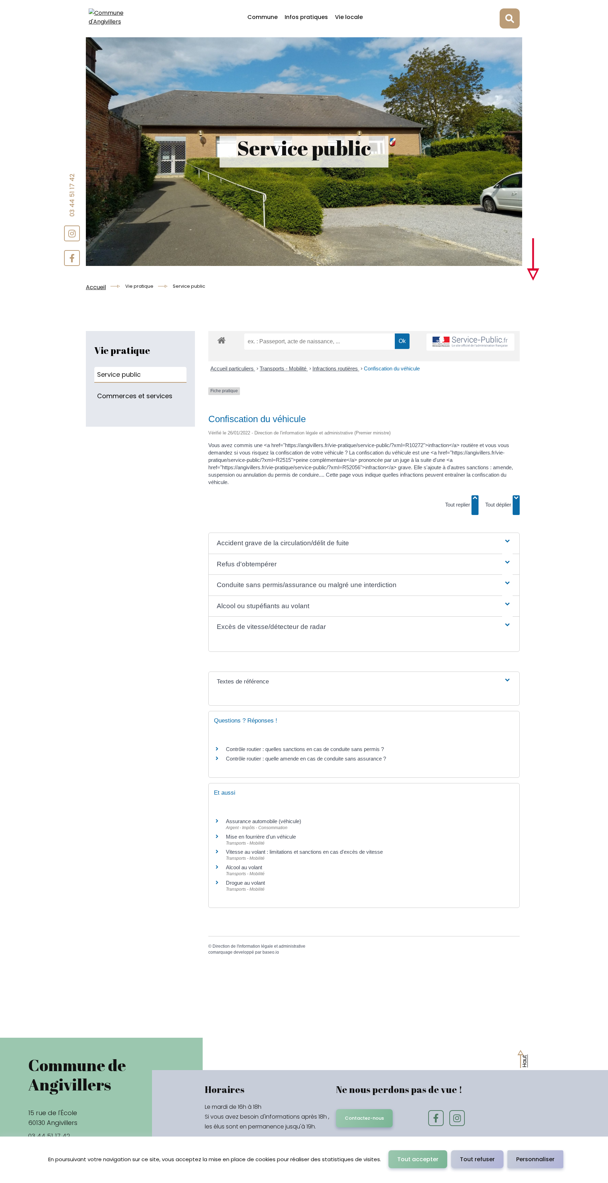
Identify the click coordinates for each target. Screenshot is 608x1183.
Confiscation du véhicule (392, 368)
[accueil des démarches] (221, 346)
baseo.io (270, 952)
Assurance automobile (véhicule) (263, 821)
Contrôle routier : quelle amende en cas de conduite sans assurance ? (306, 759)
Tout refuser (477, 1159)
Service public (119, 374)
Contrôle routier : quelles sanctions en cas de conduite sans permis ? (305, 749)
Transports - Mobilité (284, 368)
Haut (524, 1060)
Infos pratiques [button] (306, 17)
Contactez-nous (364, 1118)
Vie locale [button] (349, 17)
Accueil (96, 287)
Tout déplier (499, 505)
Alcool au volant (244, 867)
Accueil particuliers (232, 368)
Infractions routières (335, 368)
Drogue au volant (245, 883)
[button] (363, 543)
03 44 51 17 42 (72, 195)
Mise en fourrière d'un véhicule (261, 837)
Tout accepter (417, 1159)
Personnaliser (535, 1159)
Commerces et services (134, 396)
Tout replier (458, 505)
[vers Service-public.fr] (470, 342)
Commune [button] (262, 17)
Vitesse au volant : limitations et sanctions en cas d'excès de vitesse (304, 852)
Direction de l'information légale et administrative (259, 946)
